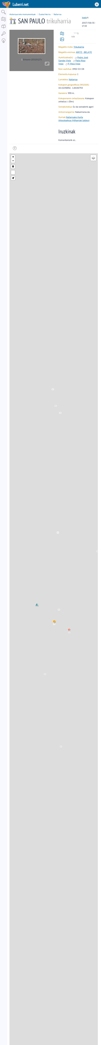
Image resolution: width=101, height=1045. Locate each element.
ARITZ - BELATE (84, 52)
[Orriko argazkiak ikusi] (62, 39)
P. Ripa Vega (74, 63)
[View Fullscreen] (13, 172)
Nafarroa (57, 14)
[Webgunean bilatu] (3, 14)
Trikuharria (79, 47)
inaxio (84, 17)
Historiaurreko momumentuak (22, 14)
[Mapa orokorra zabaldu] (3, 21)
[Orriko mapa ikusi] (62, 33)
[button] (69, 629)
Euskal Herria (44, 14)
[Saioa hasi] (3, 35)
